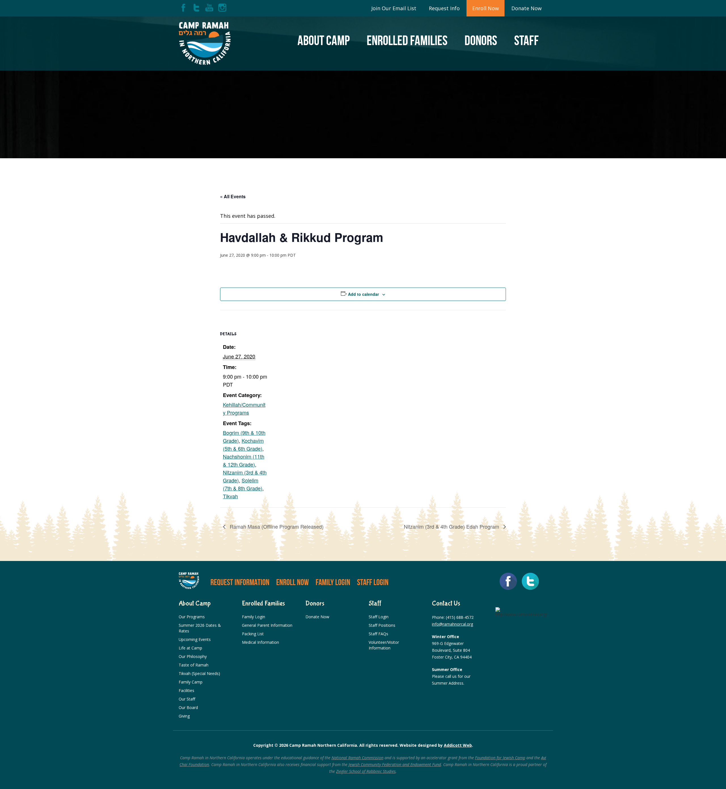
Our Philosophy (193, 656)
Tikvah (230, 496)
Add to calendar (363, 294)
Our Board (188, 707)
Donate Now (526, 8)
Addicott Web (458, 745)
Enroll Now (485, 8)
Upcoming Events (195, 639)
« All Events (233, 196)
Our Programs (192, 616)
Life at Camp (190, 648)
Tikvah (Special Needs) (199, 673)
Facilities (186, 690)
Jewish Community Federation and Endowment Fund (395, 764)
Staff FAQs (378, 633)
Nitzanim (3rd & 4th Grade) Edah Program (452, 526)
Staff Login (373, 582)
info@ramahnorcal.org (452, 624)
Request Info (444, 8)
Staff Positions (382, 625)
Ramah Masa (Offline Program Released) (276, 526)
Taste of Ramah (193, 665)
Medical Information (260, 642)
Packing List (253, 633)
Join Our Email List (393, 8)
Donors (481, 40)
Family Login (333, 582)
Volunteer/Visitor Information (384, 645)
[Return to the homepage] (205, 43)
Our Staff (187, 699)
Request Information (239, 582)
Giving (184, 716)
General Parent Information (267, 625)
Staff (526, 40)
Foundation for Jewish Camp (500, 757)
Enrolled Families (407, 40)
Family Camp (190, 682)
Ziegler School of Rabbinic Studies (366, 771)
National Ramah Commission (357, 757)
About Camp (323, 40)
